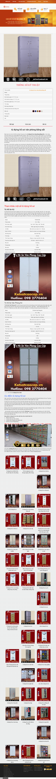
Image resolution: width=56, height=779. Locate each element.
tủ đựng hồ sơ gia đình (44, 722)
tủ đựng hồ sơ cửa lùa (44, 471)
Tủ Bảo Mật (26, 771)
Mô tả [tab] (44, 124)
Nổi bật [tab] (11, 124)
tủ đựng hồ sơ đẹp (28, 703)
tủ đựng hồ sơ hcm (28, 626)
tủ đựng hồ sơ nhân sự (12, 528)
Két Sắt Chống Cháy (8, 772)
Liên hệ (7, 4)
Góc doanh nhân (22, 1)
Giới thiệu (14, 1)
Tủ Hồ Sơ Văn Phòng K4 (37, 310)
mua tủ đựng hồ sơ (12, 509)
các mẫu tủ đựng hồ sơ (44, 683)
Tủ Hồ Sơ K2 (37, 219)
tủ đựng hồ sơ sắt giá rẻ (43, 490)
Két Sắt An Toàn (7, 770)
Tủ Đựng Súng (7, 768)
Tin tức (39, 1)
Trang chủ (8, 1)
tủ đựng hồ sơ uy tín (43, 588)
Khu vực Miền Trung (39, 768)
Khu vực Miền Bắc (38, 767)
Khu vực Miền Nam (38, 770)
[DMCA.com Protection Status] (4, 778)
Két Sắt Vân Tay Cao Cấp (9, 774)
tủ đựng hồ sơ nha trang (12, 722)
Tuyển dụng (45, 1)
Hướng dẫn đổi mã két (31, 1)
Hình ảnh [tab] (28, 124)
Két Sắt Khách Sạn (7, 771)
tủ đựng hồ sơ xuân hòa (28, 664)
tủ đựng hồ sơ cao (44, 607)
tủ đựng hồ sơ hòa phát (12, 703)
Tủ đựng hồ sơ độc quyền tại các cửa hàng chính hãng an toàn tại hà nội (12, 627)
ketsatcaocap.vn (37, 451)
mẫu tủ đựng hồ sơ (44, 626)
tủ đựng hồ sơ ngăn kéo (28, 683)
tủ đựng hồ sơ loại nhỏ (44, 741)
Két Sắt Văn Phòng (27, 768)
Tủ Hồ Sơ (6, 767)
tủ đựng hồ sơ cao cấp (28, 528)
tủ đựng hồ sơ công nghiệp (44, 664)
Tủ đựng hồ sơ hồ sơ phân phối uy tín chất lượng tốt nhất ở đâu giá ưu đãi (44, 530)
